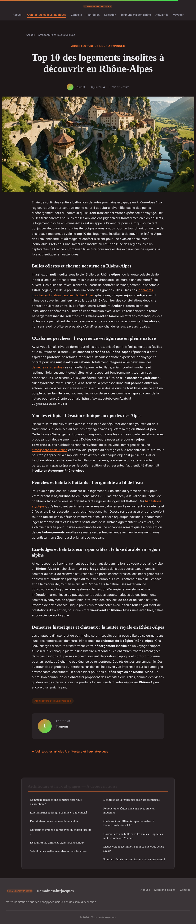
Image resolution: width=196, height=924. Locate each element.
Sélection (110, 14)
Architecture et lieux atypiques (46, 14)
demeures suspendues (48, 367)
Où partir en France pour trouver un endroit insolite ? (60, 831)
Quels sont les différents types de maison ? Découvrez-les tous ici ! (128, 823)
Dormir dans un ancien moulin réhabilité (54, 821)
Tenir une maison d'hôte (136, 14)
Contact (185, 889)
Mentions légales (164, 889)
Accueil (17, 14)
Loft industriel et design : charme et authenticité (58, 812)
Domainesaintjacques (55, 891)
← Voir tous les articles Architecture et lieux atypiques (70, 751)
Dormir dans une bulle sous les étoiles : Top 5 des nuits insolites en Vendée (133, 835)
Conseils (76, 14)
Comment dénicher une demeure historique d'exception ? (56, 801)
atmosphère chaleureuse (49, 450)
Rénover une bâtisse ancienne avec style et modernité (128, 810)
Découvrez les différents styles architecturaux (57, 842)
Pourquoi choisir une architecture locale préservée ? (134, 859)
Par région (93, 14)
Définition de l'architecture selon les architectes (131, 799)
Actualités (161, 14)
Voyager (178, 14)
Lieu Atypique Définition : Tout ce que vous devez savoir (133, 848)
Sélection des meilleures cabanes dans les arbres (58, 851)
